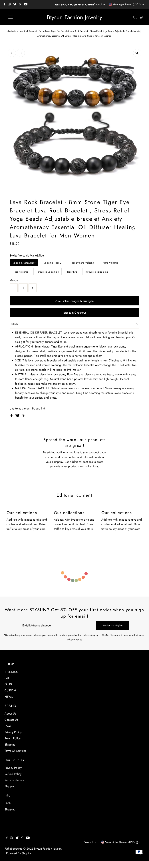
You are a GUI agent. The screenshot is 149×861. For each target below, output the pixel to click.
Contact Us (11, 720)
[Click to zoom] (137, 53)
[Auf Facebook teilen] (12, 416)
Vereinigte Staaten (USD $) (127, 4)
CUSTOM (10, 690)
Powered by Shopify (18, 853)
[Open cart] (141, 17)
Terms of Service (14, 780)
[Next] (21, 53)
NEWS (9, 697)
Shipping (10, 744)
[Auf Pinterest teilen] (24, 416)
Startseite (11, 31)
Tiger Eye (72, 272)
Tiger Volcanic (20, 272)
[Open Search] (135, 17)
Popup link (38, 408)
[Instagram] (9, 4)
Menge (14, 280)
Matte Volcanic (110, 262)
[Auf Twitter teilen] (18, 416)
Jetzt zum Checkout (74, 313)
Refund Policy (13, 774)
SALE (8, 678)
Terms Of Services (15, 751)
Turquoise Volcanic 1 (47, 272)
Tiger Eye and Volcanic (82, 262)
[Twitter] (14, 4)
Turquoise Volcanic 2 (96, 272)
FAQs (8, 726)
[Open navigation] (22, 17)
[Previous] (12, 53)
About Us (10, 713)
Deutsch (98, 4)
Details (14, 324)
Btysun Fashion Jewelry (74, 17)
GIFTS (8, 684)
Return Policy (13, 738)
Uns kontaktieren (19, 408)
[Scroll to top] (141, 853)
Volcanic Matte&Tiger (24, 262)
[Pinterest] (20, 4)
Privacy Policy (13, 732)
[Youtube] (25, 4)
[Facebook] (4, 4)
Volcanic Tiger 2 (52, 262)
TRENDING (11, 672)
